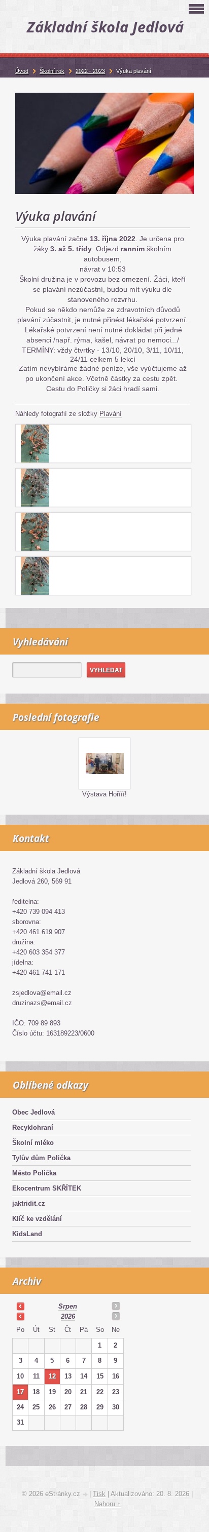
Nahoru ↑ (107, 1504)
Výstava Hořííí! (104, 794)
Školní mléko (33, 1142)
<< (20, 1306)
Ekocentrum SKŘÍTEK (46, 1188)
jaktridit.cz (28, 1203)
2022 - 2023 (90, 71)
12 (52, 1376)
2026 (68, 1316)
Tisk (99, 1494)
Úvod (21, 71)
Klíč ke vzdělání (37, 1218)
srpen (67, 1306)
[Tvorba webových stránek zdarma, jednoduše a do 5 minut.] (85, 1494)
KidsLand (27, 1234)
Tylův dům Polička (41, 1158)
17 (20, 1392)
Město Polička (34, 1173)
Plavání (110, 413)
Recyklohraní (32, 1127)
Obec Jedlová (33, 1112)
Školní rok (52, 71)
